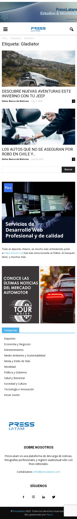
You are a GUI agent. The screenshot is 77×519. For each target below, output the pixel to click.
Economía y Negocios (17, 344)
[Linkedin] (43, 497)
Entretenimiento (14, 350)
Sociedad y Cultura (15, 383)
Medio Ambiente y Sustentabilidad (24, 355)
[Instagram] (33, 497)
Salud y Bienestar (14, 378)
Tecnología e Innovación (19, 389)
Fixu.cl (50, 514)
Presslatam (19, 511)
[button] (72, 29)
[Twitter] (53, 497)
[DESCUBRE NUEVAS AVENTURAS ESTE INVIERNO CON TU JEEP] (38, 69)
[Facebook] (23, 497)
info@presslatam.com (47, 472)
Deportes (10, 338)
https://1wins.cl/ (13, 253)
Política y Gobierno (15, 372)
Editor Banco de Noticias (15, 101)
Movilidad (10, 366)
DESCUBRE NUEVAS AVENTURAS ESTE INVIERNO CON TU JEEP (36, 93)
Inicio (4, 38)
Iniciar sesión (12, 395)
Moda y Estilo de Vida (17, 361)
